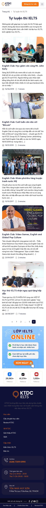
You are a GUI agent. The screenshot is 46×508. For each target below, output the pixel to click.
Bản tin (6, 451)
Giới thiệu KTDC (9, 433)
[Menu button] (42, 4)
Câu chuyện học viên (11, 419)
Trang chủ (6, 12)
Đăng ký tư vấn (30, 4)
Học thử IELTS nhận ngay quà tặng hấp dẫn (21, 292)
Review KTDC (8, 422)
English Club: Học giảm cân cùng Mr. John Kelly (23, 67)
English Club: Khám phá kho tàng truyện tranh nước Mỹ (22, 179)
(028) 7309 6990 (17, 462)
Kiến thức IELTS (9, 447)
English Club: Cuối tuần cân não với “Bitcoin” (19, 123)
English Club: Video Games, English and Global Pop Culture (22, 236)
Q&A (5, 437)
